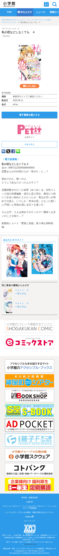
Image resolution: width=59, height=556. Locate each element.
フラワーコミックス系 (41, 20)
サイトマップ (29, 521)
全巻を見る (29, 144)
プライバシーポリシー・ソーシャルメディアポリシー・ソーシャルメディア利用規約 (29, 507)
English (28, 517)
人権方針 (29, 502)
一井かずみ (6, 36)
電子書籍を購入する (29, 114)
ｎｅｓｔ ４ (22, 303)
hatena (3, 151)
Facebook (13, 151)
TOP (3, 20)
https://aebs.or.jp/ (30, 544)
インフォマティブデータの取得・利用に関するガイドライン (29, 512)
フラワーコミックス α (10, 22)
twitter (8, 151)
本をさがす (11, 20)
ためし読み (29, 86)
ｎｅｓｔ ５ (22, 290)
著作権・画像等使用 (29, 498)
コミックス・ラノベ (24, 20)
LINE (18, 151)
